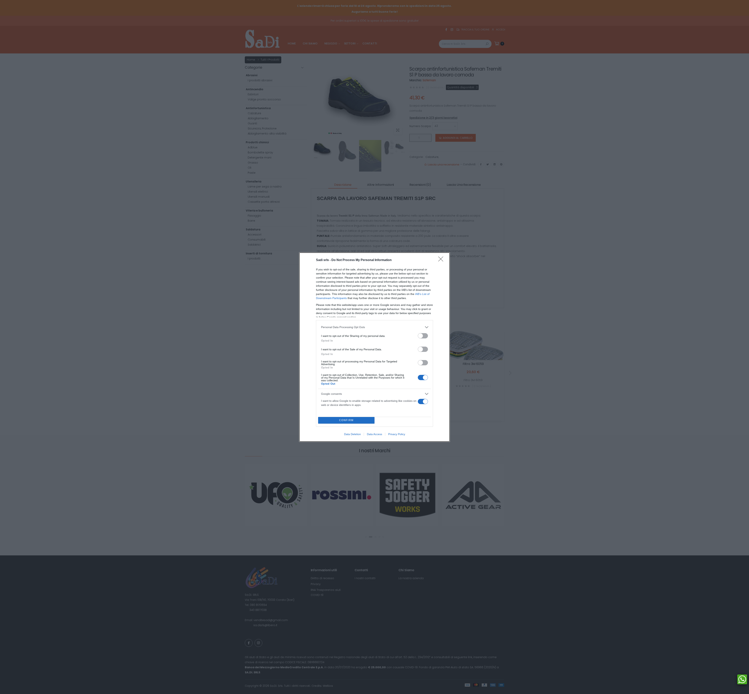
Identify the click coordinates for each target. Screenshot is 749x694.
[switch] (423, 335)
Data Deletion (352, 434)
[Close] (442, 260)
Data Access (374, 434)
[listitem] (374, 327)
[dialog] (374, 347)
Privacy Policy (396, 434)
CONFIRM (346, 420)
